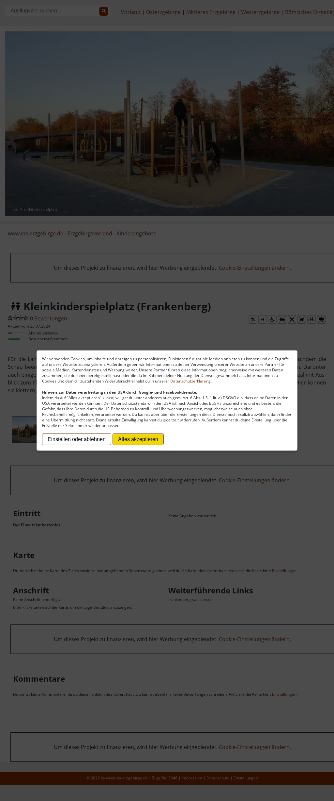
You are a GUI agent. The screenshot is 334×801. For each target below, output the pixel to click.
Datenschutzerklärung (190, 381)
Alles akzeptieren (138, 439)
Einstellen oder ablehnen (77, 439)
